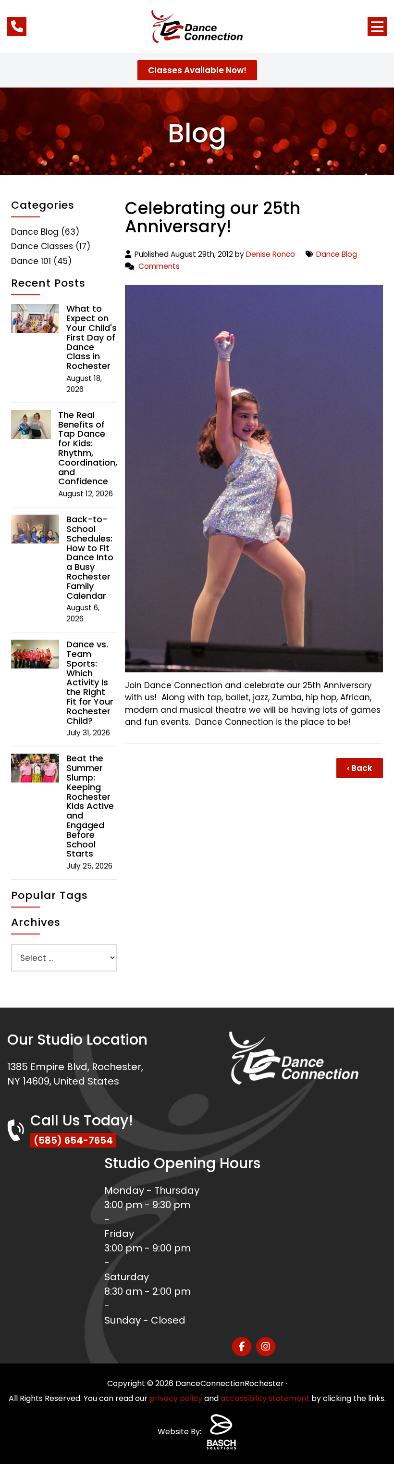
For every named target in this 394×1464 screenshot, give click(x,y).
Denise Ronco (270, 254)
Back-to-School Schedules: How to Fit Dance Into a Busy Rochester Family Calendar (89, 557)
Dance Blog (336, 254)
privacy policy (175, 1398)
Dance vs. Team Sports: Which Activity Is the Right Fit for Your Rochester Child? (89, 682)
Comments (159, 266)
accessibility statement (265, 1398)
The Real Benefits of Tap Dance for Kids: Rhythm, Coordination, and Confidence (87, 448)
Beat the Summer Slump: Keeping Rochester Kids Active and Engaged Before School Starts (90, 806)
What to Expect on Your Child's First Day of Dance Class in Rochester (91, 337)
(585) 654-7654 (73, 1140)
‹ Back (359, 768)
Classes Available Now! (197, 70)
